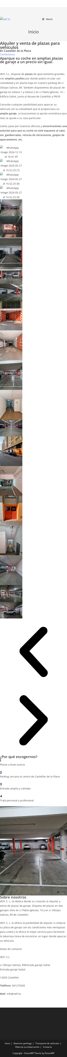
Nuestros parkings (23, 1043)
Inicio (7, 1043)
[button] (7, 54)
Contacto (47, 1046)
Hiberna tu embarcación (27, 1046)
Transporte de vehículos (47, 1043)
